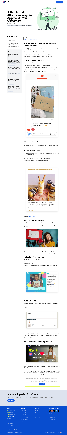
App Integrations (24, 421)
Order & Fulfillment (24, 417)
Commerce (11, 410)
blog (36, 162)
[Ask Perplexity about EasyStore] (56, 411)
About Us (50, 415)
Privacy (57, 432)
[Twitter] (14, 429)
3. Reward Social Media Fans (13, 41)
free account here (49, 337)
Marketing (11, 414)
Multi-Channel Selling (11, 418)
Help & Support (38, 414)
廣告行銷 (16, 73)
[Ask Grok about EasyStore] (58, 411)
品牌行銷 (10, 73)
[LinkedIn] (12, 429)
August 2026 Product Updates (14, 75)
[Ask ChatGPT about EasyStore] (50, 411)
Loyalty (10, 416)
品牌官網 (13, 73)
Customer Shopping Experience (20, 25)
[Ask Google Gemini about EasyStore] (54, 411)
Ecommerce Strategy (13, 63)
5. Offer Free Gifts (11, 44)
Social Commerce (10, 420)
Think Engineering (52, 422)
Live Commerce (10, 423)
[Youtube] (16, 429)
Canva (29, 297)
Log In (46, 1)
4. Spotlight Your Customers (13, 43)
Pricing (36, 1)
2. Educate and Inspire (11, 40)
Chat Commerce (10, 425)
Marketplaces (9, 421)
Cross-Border (9, 427)
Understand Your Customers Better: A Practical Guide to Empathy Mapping (13, 80)
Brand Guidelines (52, 417)
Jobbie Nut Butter (31, 216)
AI (9, 63)
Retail (10, 412)
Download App (24, 422)
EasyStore (26, 364)
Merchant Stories (38, 415)
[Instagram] (10, 429)
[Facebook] (7, 429)
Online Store (23, 410)
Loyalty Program (10, 25)
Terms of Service (52, 432)
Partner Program (52, 419)
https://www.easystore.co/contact (30, 39)
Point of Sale (23, 412)
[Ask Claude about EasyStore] (52, 411)
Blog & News (37, 412)
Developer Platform (52, 421)
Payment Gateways (24, 419)
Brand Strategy (28, 25)
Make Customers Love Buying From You (14, 47)
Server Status (37, 417)
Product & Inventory (24, 415)
